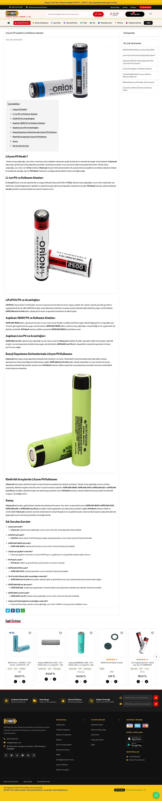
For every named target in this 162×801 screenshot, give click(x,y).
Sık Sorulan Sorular (21, 146)
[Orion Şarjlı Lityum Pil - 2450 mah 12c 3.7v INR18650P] (111, 643)
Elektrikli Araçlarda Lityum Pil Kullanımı (30, 137)
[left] (5, 657)
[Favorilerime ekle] (30, 633)
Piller (93, 745)
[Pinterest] (34, 755)
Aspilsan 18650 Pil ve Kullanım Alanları (29, 123)
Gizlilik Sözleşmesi (63, 730)
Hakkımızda (60, 725)
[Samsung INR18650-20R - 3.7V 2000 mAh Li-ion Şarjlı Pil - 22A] (50, 643)
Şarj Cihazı (95, 735)
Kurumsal (61, 720)
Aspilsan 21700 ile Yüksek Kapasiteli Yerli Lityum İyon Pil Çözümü (138, 62)
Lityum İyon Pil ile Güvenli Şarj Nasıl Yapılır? (139, 55)
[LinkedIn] (28, 755)
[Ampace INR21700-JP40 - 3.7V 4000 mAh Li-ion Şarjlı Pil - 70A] (19, 643)
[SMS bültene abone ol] (155, 703)
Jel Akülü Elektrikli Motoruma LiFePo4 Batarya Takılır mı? (137, 75)
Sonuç (15, 141)
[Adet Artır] (23, 679)
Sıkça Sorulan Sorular (11, 782)
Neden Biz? (146, 7)
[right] (156, 657)
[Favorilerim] (150, 14)
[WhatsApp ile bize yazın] (156, 795)
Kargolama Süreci (63, 750)
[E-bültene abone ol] (155, 697)
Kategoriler (98, 720)
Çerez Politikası (62, 765)
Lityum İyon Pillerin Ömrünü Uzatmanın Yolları (137, 89)
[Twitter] (11, 755)
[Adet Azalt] (15, 679)
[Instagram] (17, 755)
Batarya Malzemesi (98, 730)
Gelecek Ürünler (97, 740)
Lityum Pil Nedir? (20, 109)
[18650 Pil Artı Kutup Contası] (81, 643)
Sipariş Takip (114, 7)
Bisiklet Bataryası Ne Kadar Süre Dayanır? (139, 82)
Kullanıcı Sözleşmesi (63, 735)
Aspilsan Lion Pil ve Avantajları (26, 127)
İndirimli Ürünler (97, 725)
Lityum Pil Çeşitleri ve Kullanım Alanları (137, 69)
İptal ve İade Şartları (64, 745)
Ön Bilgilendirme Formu (65, 760)
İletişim (133, 7)
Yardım (125, 7)
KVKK (58, 755)
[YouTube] (22, 755)
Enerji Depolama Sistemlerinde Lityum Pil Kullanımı (35, 132)
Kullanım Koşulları (62, 770)
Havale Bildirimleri (43, 782)
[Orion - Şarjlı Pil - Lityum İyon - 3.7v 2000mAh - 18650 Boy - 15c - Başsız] (142, 643)
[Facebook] (6, 755)
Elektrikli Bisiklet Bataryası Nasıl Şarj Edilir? (139, 50)
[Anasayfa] (9, 23)
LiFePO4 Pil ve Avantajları (24, 118)
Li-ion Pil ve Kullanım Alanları (25, 114)
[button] (134, 14)
